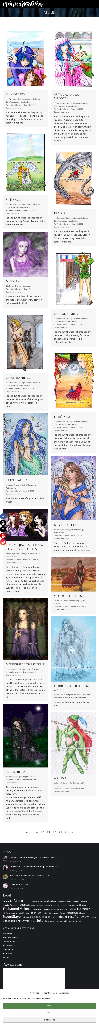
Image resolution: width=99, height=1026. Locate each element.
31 (66, 832)
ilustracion (83, 908)
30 (60, 832)
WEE (81, 921)
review (84, 916)
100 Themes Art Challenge (15, 99)
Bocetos (25, 904)
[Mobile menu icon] (94, 4)
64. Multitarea (66, 314)
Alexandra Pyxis (64, 901)
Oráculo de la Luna (40, 917)
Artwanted (8, 934)
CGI (7, 286)
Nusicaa (13, 281)
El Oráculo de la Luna (23, 286)
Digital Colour (35, 554)
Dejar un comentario (13, 108)
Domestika (8, 949)
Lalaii (45, 913)
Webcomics (73, 921)
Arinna (60, 778)
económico (72, 905)
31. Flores (13, 200)
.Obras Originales (12, 554)
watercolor (63, 921)
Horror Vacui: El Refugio (63, 695)
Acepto (49, 1006)
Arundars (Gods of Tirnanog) (24, 485)
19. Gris (59, 213)
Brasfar (33, 905)
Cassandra (40, 905)
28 (48, 832)
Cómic (56, 905)
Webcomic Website (18, 525)
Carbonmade (9, 941)
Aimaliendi (52, 901)
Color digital (24, 554)
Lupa (22, 58)
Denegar (49, 1013)
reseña (73, 916)
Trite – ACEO (16, 480)
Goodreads (8, 953)
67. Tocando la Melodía (66, 96)
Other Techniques (12, 102)
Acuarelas (9, 485)
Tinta (33, 921)
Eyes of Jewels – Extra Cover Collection (24, 547)
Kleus (40, 913)
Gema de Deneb (62, 909)
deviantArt (8, 945)
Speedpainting (12, 920)
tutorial (43, 920)
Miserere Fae (16, 772)
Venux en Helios (68, 596)
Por (13, 105)
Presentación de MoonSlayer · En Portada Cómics (33, 857)
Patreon (6, 957)
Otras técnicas (24, 102)
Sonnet (93, 917)
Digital (11, 286)
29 (54, 832)
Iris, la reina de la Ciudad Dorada (16, 913)
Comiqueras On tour (19, 884)
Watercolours (11, 488)
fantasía (47, 909)
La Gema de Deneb (33, 99)
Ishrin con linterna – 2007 (73, 688)
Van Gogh (54, 921)
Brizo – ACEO (65, 525)
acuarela (7, 901)
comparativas (48, 905)
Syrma (25, 920)
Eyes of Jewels (11, 557)
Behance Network (11, 937)
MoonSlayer (12, 916)
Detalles (29, 58)
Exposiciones (37, 909)
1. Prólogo (63, 417)
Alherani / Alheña (80, 901)
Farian (53, 909)
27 (42, 832)
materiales (72, 912)
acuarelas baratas (39, 901)
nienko (26, 917)
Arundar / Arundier (10, 905)
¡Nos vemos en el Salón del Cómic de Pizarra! (31, 875)
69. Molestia (16, 94)
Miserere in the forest (25, 664)
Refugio (62, 916)
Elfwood (82, 905)
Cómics (63, 905)
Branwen (9, 669)
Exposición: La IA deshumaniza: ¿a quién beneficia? (34, 866)
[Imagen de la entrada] (5, 858)
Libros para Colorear (56, 913)
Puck (53, 917)
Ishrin (33, 913)
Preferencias (49, 1020)
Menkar (82, 913)
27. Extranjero (18, 378)
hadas (72, 909)
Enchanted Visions (16, 908)
